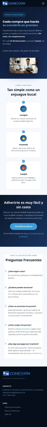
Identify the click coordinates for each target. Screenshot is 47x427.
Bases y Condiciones (33, 353)
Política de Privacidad (12, 407)
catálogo (31, 178)
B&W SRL (8, 414)
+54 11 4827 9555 (9, 395)
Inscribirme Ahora (23, 226)
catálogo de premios (22, 329)
